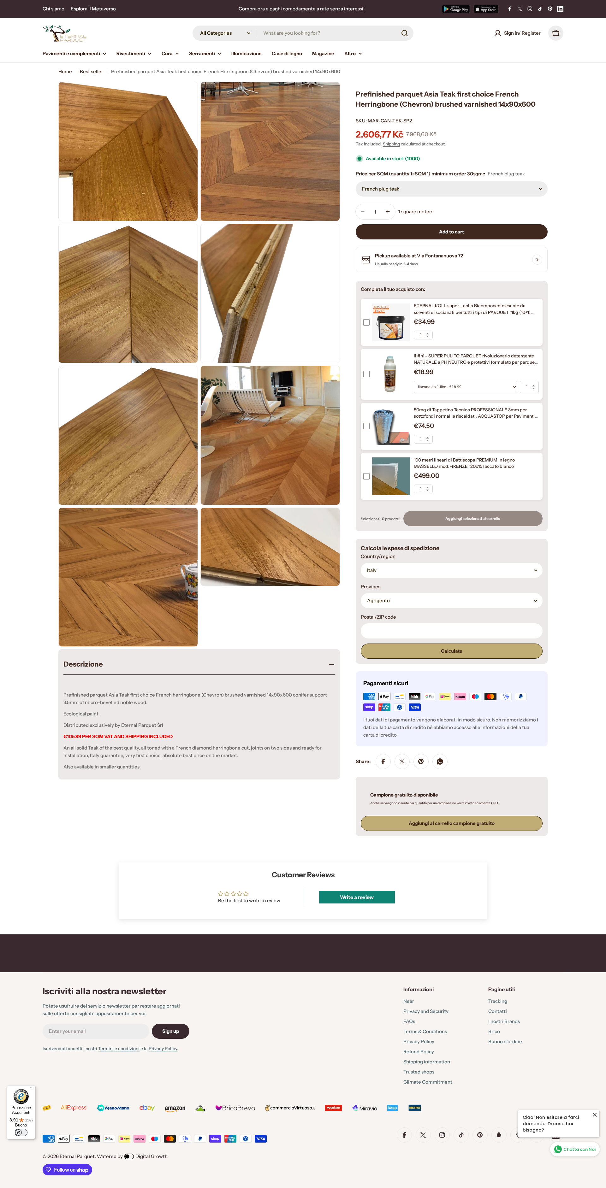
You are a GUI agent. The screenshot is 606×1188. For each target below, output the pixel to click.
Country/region (378, 556)
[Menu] (32, 1089)
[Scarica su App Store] (486, 9)
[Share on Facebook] (383, 761)
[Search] (404, 33)
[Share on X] (402, 761)
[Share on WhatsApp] (440, 761)
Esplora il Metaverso (93, 9)
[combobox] (303, 33)
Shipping (391, 143)
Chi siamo (53, 9)
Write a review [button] (357, 897)
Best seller (91, 71)
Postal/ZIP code (378, 617)
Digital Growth (151, 1156)
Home (65, 71)
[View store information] (537, 260)
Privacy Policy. (163, 1048)
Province (371, 587)
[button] (126, 1129)
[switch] (21, 1132)
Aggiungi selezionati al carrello (472, 518)
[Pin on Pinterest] (421, 761)
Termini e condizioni (119, 1048)
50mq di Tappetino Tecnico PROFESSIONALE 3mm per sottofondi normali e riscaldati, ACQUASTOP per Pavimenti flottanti (474, 416)
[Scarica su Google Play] (456, 9)
